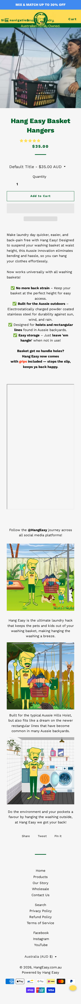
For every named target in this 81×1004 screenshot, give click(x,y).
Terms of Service (40, 923)
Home (40, 871)
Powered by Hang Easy (40, 972)
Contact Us (41, 895)
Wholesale (40, 889)
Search (40, 905)
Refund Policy (40, 917)
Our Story (40, 883)
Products (40, 877)
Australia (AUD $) (39, 957)
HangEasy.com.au (48, 967)
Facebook (41, 933)
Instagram (41, 939)
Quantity (39, 177)
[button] (30, 141)
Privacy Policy (40, 911)
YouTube (41, 945)
